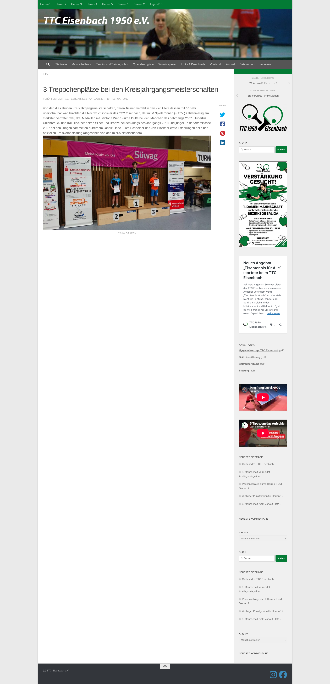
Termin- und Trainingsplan (112, 64)
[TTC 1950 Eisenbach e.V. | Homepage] (98, 20)
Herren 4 (92, 4)
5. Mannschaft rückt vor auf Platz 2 (261, 503)
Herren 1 (45, 4)
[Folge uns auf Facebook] (283, 674)
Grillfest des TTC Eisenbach (258, 464)
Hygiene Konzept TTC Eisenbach (258, 350)
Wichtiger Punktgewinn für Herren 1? (262, 495)
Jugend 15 (156, 4)
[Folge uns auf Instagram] (273, 674)
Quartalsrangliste (143, 64)
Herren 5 (107, 4)
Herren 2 (61, 4)
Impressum (266, 64)
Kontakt (230, 64)
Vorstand (215, 64)
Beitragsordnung (249, 363)
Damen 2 (139, 4)
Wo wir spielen (167, 64)
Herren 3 (76, 4)
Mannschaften (80, 64)
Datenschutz (247, 64)
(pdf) (252, 357)
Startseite (61, 64)
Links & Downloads (193, 64)
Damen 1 (123, 4)
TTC (45, 73)
